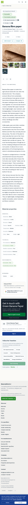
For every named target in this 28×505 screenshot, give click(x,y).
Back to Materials (7, 5)
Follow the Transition (8, 398)
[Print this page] (10, 79)
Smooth (7, 225)
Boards (3, 432)
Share (18, 37)
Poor (9, 248)
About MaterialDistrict (6, 458)
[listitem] (5, 65)
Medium (8, 228)
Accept (20, 502)
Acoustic (6, 353)
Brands (2, 418)
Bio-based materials (10, 20)
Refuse (7, 502)
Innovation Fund (5, 451)
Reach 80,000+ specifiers (7, 446)
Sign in (14, 333)
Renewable (7, 14)
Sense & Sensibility (8, 356)
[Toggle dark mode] (22, 2)
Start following (14, 363)
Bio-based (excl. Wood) (9, 11)
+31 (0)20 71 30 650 (5, 474)
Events (2, 411)
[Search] (19, 2)
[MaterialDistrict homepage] (5, 2)
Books (2, 415)
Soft (18, 225)
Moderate (8, 231)
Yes (7, 262)
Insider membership (6, 427)
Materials (3, 406)
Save (8, 37)
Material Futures (20, 356)
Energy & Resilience (17, 359)
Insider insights (5, 434)
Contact (3, 465)
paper (11, 276)
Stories (3, 408)
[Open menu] (25, 2)
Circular (7, 23)
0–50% (8, 219)
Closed (7, 222)
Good (8, 245)
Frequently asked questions (8, 463)
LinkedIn (4, 490)
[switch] (17, 20)
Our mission (4, 460)
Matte (7, 216)
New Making (7, 359)
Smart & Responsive (15, 353)
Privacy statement (17, 499)
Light (16, 234)
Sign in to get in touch (14, 314)
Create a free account (14, 317)
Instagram (10, 490)
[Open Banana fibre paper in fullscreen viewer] (14, 53)
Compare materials (5, 430)
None (6, 234)
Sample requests (5, 448)
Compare (18, 41)
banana (5, 276)
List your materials (5, 441)
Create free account (6, 425)
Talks (2, 413)
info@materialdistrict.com (7, 472)
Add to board (7, 41)
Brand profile (4, 444)
